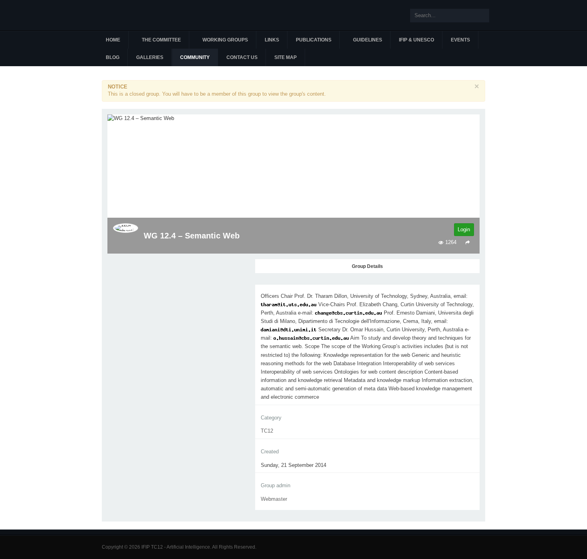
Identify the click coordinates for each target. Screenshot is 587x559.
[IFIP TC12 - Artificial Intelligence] (146, 15)
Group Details (367, 266)
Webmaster (274, 499)
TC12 (267, 431)
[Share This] (468, 242)
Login (464, 229)
